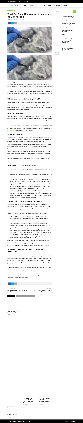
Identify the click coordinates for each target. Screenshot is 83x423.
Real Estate (50, 5)
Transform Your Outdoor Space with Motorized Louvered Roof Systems (13, 311)
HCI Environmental (33, 274)
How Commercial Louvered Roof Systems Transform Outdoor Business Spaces (29, 400)
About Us (26, 1)
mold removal (10, 130)
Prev (10, 407)
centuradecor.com (15, 421)
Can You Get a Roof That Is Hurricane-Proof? (17, 291)
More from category (29, 296)
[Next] (58, 55)
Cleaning (64, 5)
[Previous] (56, 55)
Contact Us (20, 1)
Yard (25, 5)
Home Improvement (11, 10)
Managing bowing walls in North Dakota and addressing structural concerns (45, 400)
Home (37, 5)
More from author (20, 296)
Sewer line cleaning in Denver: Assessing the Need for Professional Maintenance (68, 40)
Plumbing (31, 5)
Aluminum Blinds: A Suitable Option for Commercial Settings (42, 291)
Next (13, 407)
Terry (8, 19)
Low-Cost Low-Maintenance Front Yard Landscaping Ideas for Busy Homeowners (69, 48)
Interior (43, 5)
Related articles (11, 296)
